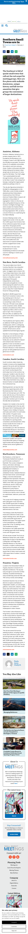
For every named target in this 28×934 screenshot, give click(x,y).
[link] (4, 51)
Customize (14, 926)
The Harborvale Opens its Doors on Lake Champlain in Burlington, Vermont (14, 731)
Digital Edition (14, 883)
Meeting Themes (14, 870)
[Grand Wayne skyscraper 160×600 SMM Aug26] (14, 145)
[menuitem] (2, 25)
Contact (14, 888)
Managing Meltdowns (10, 712)
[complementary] (14, 921)
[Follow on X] (10, 857)
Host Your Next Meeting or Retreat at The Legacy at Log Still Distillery (14, 692)
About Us (14, 880)
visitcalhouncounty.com (10, 258)
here (15, 783)
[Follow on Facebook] (14, 857)
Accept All (14, 922)
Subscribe (14, 885)
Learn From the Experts (14, 867)
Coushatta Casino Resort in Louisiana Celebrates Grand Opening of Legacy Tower (13, 753)
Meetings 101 (14, 865)
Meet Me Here (14, 873)
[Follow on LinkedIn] (17, 857)
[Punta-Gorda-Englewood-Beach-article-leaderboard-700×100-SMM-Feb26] (14, 436)
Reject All (14, 930)
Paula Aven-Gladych (10, 45)
